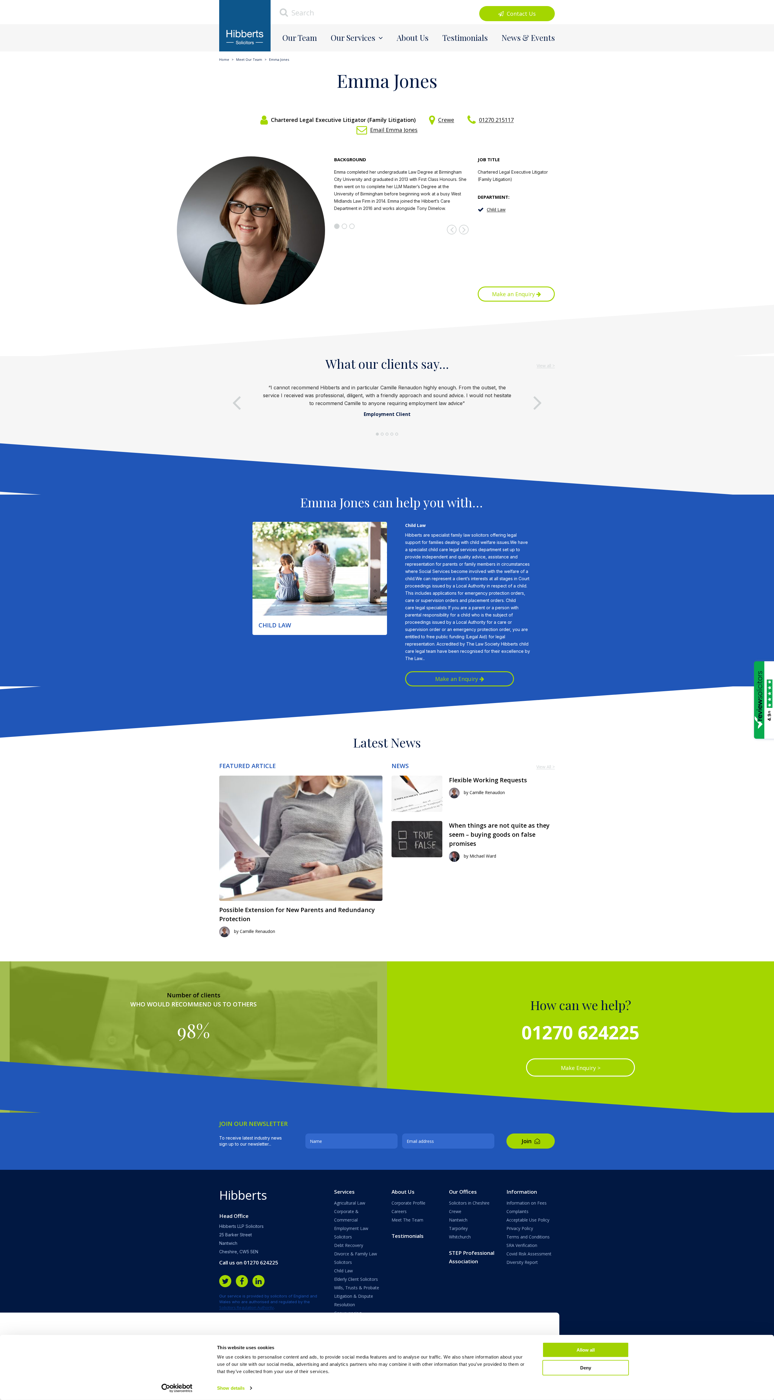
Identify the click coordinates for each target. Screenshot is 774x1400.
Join (527, 1141)
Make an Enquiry (514, 294)
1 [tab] (337, 226)
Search (302, 13)
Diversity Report (522, 1262)
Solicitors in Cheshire (469, 1203)
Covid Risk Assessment (528, 1254)
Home (224, 59)
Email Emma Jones (394, 129)
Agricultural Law (349, 1203)
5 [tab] (396, 434)
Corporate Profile (408, 1203)
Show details (231, 1388)
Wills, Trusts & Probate (356, 1287)
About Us (412, 37)
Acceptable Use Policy (527, 1220)
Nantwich (458, 1220)
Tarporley (458, 1228)
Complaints (517, 1211)
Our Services (353, 37)
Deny (585, 1367)
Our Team (299, 37)
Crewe (446, 119)
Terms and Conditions (528, 1237)
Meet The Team (407, 1220)
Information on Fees (526, 1203)
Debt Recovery (348, 1245)
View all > (546, 365)
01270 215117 (496, 119)
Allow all (586, 1350)
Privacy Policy (519, 1228)
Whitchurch (460, 1237)
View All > (545, 767)
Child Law (496, 209)
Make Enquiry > (580, 1067)
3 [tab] (352, 226)
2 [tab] (344, 226)
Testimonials (465, 37)
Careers (399, 1211)
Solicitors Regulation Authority (246, 1307)
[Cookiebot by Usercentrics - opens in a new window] (177, 1388)
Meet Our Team (249, 59)
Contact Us (520, 13)
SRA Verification (521, 1245)
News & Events (528, 37)
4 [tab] (391, 434)
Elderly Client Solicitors (356, 1279)
